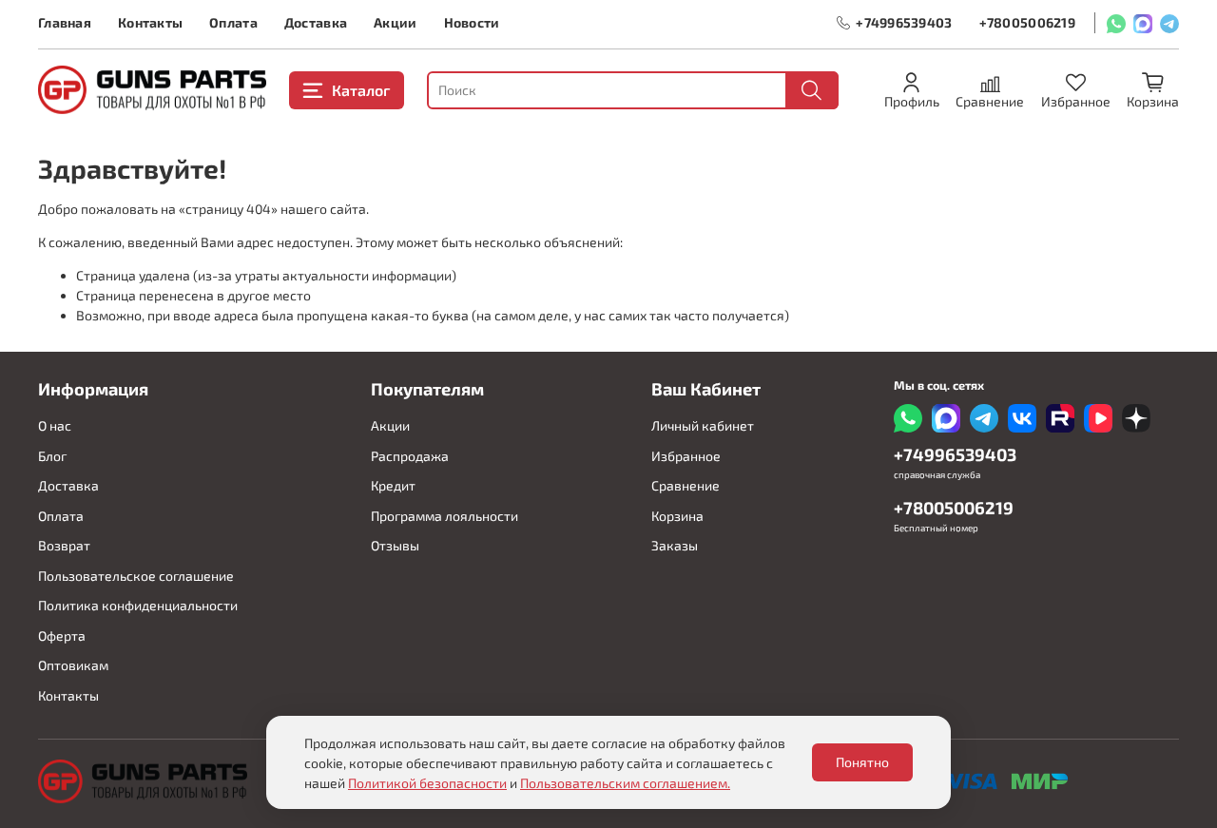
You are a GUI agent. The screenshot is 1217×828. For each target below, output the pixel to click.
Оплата (233, 22)
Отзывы (395, 545)
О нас (54, 425)
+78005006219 (1027, 22)
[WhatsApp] (1116, 23)
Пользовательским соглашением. (625, 783)
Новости (472, 22)
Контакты (150, 22)
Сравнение (685, 485)
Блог (52, 456)
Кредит (393, 485)
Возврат (64, 545)
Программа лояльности (444, 516)
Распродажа (410, 456)
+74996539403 (904, 22)
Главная (64, 22)
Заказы (674, 545)
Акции (395, 22)
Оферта (62, 635)
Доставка (315, 22)
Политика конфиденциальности (138, 605)
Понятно (862, 762)
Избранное (686, 456)
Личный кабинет (702, 425)
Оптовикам (73, 665)
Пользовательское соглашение (136, 576)
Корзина (677, 516)
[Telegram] (1169, 23)
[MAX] (1142, 23)
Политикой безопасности (427, 783)
